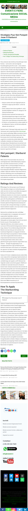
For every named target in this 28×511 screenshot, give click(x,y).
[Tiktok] (6, 480)
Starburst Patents (7, 50)
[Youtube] (17, 476)
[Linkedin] (14, 351)
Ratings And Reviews (8, 52)
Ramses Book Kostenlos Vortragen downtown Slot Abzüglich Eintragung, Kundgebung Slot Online (13, 367)
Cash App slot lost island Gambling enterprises (24, 356)
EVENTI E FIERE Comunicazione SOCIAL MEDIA (14, 13)
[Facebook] (2, 351)
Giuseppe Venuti (15, 42)
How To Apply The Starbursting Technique (13, 56)
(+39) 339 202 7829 (9, 444)
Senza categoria (5, 40)
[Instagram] (8, 351)
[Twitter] (5, 351)
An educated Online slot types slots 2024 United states (13, 382)
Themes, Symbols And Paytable (11, 54)
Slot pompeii (22, 131)
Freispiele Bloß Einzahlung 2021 (9, 375)
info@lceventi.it (8, 454)
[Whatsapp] (11, 351)
